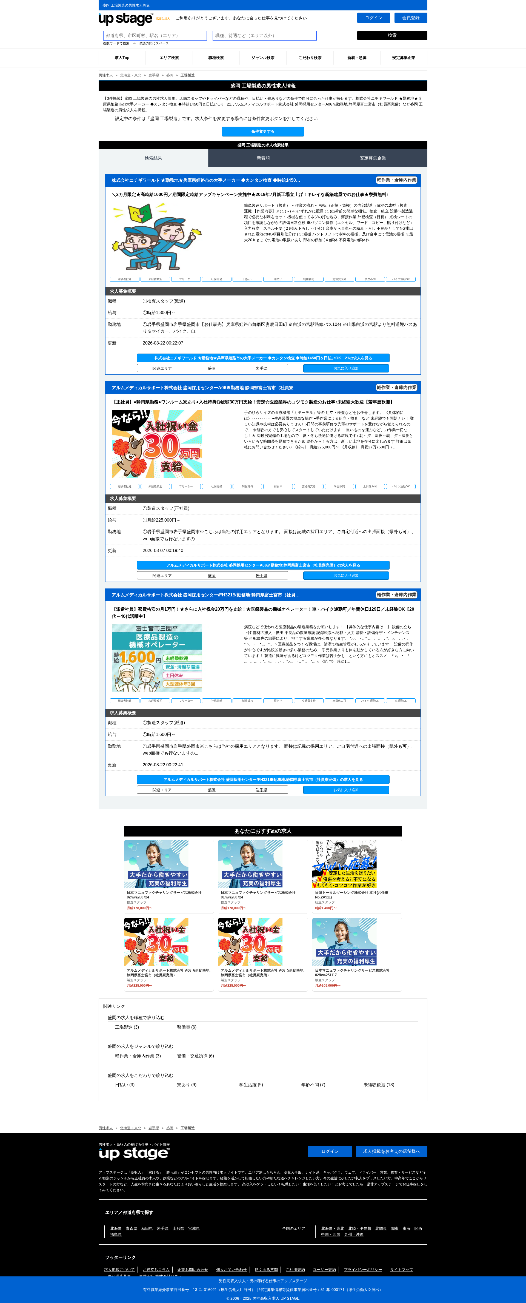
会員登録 (411, 17)
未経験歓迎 (374, 1084)
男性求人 (106, 75)
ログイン (373, 17)
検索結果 (153, 158)
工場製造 (124, 1027)
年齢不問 (310, 1084)
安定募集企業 (373, 158)
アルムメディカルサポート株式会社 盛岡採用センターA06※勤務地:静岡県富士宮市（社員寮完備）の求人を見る (263, 565)
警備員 (183, 1027)
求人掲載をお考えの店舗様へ (391, 1151)
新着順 (263, 158)
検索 (392, 35)
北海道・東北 (130, 75)
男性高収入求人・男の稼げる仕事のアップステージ (263, 1281)
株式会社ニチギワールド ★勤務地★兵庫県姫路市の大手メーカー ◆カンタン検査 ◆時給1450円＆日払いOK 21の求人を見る (263, 358)
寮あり (183, 1084)
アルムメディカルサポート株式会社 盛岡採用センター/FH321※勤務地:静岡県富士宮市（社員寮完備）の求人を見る (263, 779)
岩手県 (153, 75)
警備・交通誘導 (192, 1056)
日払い (121, 1084)
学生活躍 (248, 1084)
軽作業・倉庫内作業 (135, 1056)
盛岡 (169, 75)
